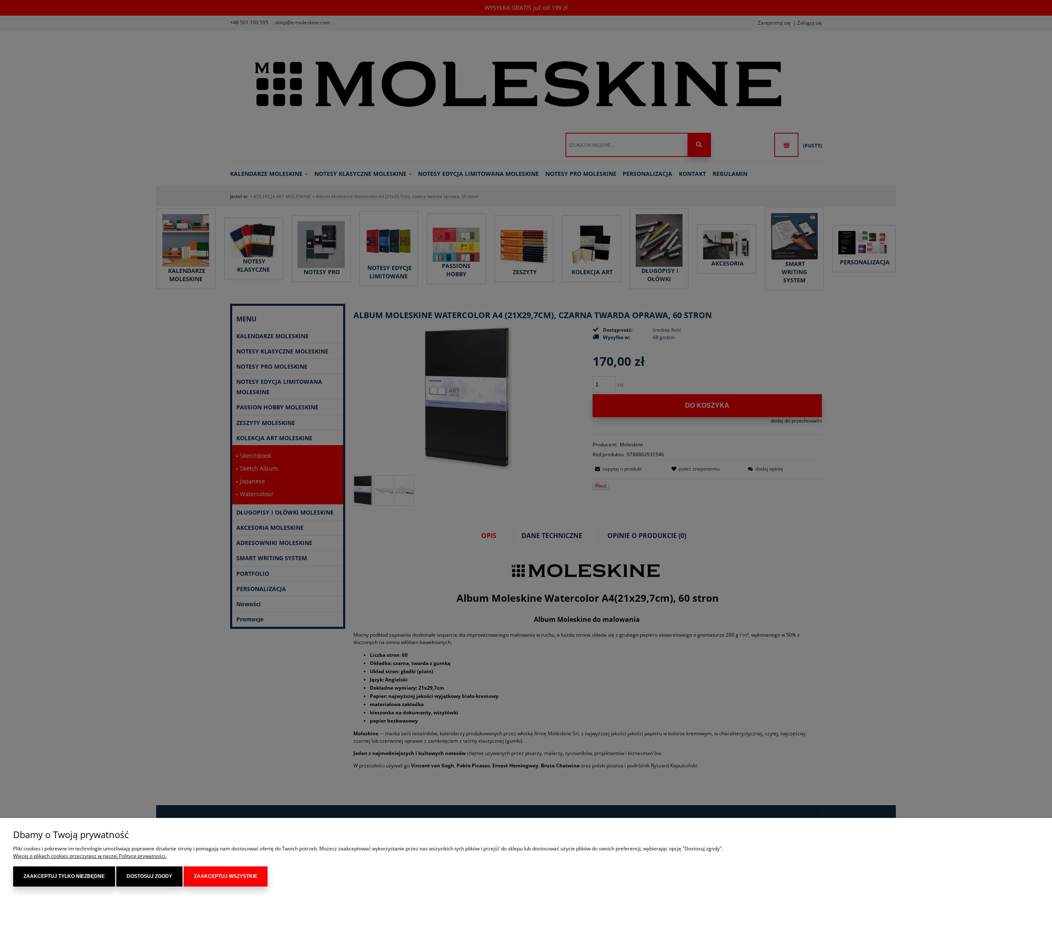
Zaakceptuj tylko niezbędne (64, 876)
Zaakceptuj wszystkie (225, 876)
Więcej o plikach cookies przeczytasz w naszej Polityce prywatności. (89, 855)
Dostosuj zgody (149, 876)
